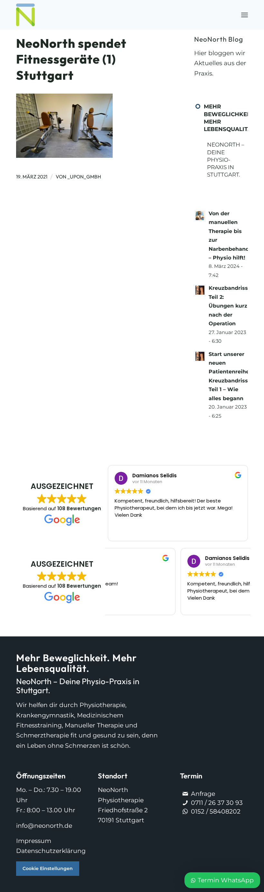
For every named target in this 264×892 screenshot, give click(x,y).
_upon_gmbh (84, 177)
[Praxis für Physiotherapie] (25, 14)
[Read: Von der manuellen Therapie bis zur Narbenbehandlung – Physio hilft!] (200, 215)
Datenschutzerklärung (51, 851)
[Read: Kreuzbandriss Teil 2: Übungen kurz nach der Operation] (200, 290)
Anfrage (203, 793)
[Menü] (244, 15)
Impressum (33, 841)
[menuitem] (244, 15)
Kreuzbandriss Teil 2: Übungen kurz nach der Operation (228, 306)
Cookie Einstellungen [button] (48, 868)
